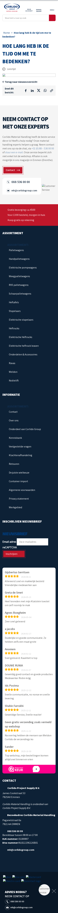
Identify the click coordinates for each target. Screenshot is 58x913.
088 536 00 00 (17, 901)
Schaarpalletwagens (20, 293)
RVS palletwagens (19, 285)
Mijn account (29, 10)
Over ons (14, 420)
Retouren (14, 464)
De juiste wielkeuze (19, 472)
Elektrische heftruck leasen (24, 345)
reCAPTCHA (9, 547)
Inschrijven (11, 554)
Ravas (12, 363)
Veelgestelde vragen (20, 446)
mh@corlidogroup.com (21, 907)
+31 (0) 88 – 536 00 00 (43, 148)
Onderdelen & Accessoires (23, 354)
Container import (18, 481)
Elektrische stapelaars (21, 319)
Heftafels (14, 302)
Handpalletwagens (19, 259)
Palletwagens (16, 250)
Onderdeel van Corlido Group (25, 429)
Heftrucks (14, 328)
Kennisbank (15, 438)
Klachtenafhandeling (20, 455)
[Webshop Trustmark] (16, 769)
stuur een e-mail (14, 152)
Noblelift (14, 380)
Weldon (13, 372)
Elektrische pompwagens (23, 267)
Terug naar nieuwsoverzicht (20, 82)
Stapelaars (15, 311)
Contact (13, 411)
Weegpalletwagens (19, 276)
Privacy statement (19, 498)
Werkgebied (15, 507)
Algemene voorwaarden (22, 490)
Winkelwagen (39, 10)
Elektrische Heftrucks (20, 337)
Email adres (9, 541)
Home (6, 32)
